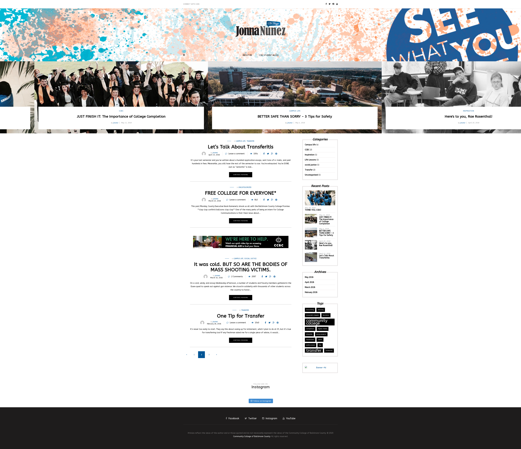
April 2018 (309, 282)
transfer (314, 351)
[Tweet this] (268, 154)
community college (316, 322)
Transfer (250, 141)
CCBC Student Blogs (269, 55)
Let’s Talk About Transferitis (240, 147)
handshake (310, 340)
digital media (322, 329)
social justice (250, 259)
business (326, 315)
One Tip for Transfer (240, 316)
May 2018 (309, 277)
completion (310, 329)
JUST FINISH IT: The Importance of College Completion (326, 220)
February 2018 (311, 292)
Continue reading (240, 174)
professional (310, 345)
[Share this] (264, 154)
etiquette (309, 334)
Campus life (260, 111)
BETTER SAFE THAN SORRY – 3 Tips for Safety (326, 233)
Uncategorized (245, 187)
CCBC (87, 111)
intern (320, 340)
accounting (310, 310)
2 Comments (237, 276)
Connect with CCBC (191, 4)
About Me (247, 55)
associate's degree (312, 315)
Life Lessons (310, 160)
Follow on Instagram (262, 401)
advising (321, 310)
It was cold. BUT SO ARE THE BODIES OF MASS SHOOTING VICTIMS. (240, 267)
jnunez (81, 123)
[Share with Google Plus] (272, 154)
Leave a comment (236, 154)
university (329, 350)
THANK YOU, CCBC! (313, 210)
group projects (321, 334)
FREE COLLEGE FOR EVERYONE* (240, 193)
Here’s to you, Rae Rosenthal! (326, 244)
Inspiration (434, 111)
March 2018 (310, 287)
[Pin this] (276, 154)
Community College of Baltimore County (251, 436)
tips (320, 345)
